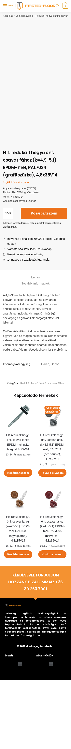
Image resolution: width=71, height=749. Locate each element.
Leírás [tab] (35, 277)
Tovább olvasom (52, 472)
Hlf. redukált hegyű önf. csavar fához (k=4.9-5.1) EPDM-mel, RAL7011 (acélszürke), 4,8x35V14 (52, 446)
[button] (20, 664)
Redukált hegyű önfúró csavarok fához (42, 383)
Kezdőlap (8, 16)
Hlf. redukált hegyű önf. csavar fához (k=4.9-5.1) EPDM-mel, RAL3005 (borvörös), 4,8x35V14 (52, 528)
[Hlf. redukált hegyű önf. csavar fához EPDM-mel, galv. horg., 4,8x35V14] (18, 417)
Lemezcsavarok (24, 16)
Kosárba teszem (44, 213)
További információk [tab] (35, 283)
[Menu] (5, 5)
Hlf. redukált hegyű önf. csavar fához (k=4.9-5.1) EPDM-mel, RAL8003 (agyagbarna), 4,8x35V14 (18, 528)
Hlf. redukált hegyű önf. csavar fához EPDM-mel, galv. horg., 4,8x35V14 (18, 442)
